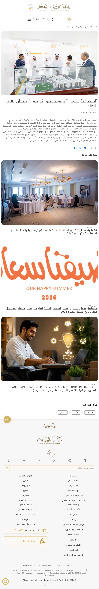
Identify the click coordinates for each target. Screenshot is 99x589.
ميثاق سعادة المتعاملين (73, 524)
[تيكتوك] (8, 460)
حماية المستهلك (74, 490)
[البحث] (42, 19)
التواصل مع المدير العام (73, 555)
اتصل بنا (73, 514)
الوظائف (73, 519)
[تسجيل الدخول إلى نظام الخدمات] (47, 19)
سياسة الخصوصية (73, 565)
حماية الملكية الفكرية (73, 496)
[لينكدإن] (39, 460)
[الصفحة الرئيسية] (69, 19)
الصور (25, 480)
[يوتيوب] (24, 460)
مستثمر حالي (73, 480)
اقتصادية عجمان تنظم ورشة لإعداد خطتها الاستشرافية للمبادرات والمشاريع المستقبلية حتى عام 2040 (54, 232)
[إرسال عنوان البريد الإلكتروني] (7, 468)
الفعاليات (25, 496)
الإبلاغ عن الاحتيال (73, 545)
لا (74, 412)
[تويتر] (54, 460)
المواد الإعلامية (25, 501)
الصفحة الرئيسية (92, 27)
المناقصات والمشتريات (73, 530)
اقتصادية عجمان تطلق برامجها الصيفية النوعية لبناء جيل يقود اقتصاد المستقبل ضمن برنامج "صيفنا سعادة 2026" (52, 310)
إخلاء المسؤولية (29, 565)
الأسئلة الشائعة (73, 509)
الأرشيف (73, 540)
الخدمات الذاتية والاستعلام (73, 501)
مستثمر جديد (73, 485)
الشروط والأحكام (45, 565)
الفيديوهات (25, 485)
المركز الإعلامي (78, 27)
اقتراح (62, 412)
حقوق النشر (58, 565)
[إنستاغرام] (69, 460)
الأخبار (68, 27)
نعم (88, 412)
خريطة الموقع (73, 535)
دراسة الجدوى (73, 550)
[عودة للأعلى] (7, 419)
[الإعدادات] (52, 19)
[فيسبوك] (85, 460)
